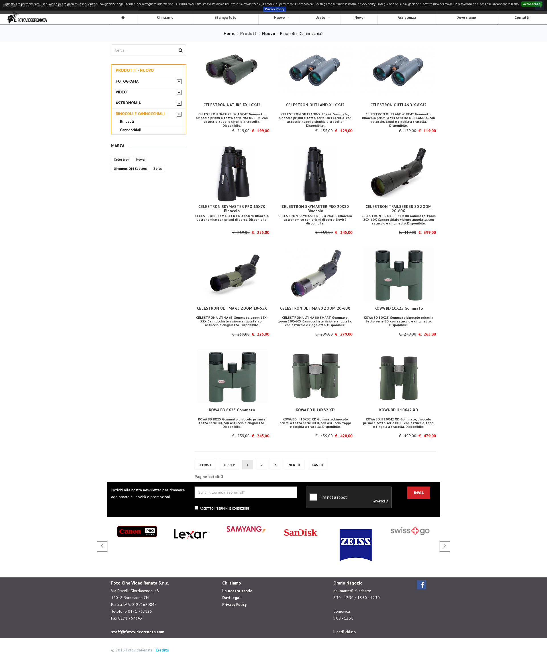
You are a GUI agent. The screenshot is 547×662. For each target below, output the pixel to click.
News (358, 17)
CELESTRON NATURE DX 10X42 (231, 104)
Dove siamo (466, 17)
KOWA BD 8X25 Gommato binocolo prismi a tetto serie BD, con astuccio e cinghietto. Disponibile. (232, 423)
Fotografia (127, 81)
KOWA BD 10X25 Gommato (398, 308)
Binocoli (127, 121)
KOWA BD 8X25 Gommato (232, 409)
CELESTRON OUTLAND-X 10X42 (315, 104)
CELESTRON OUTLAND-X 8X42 (398, 104)
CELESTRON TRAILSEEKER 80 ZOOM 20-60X (399, 208)
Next (293, 465)
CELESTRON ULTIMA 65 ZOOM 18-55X (232, 308)
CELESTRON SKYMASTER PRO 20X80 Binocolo (315, 208)
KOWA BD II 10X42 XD (398, 409)
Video (121, 92)
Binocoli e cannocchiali (140, 114)
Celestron (122, 159)
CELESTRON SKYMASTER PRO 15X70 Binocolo (231, 208)
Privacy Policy (274, 9)
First (206, 465)
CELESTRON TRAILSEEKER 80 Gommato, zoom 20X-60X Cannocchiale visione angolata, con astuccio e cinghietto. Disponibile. (399, 219)
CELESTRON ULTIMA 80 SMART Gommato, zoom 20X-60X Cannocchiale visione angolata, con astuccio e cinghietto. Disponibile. (315, 321)
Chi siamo (165, 17)
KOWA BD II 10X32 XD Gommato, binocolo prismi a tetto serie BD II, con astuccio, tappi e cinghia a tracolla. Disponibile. (315, 423)
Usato (320, 17)
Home (230, 33)
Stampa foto (225, 17)
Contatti (522, 17)
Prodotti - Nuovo (135, 70)
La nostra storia (237, 590)
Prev (230, 465)
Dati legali (232, 597)
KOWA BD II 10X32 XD (315, 409)
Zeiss (157, 168)
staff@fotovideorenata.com (137, 631)
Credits (162, 650)
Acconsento (531, 4)
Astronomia (128, 103)
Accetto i (224, 508)
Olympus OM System (130, 168)
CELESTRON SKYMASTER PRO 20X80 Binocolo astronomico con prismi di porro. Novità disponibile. (315, 219)
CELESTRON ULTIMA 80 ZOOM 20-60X (315, 308)
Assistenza (407, 17)
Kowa (140, 159)
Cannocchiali (130, 130)
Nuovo (279, 17)
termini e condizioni (232, 508)
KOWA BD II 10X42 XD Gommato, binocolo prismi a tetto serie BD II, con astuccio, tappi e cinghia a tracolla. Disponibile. (398, 423)
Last (316, 465)
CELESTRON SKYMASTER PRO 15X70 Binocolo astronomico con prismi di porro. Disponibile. (232, 218)
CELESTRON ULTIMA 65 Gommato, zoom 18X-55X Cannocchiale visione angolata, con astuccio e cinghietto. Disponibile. (232, 321)
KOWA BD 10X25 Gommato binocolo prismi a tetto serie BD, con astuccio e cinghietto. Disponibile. (398, 321)
